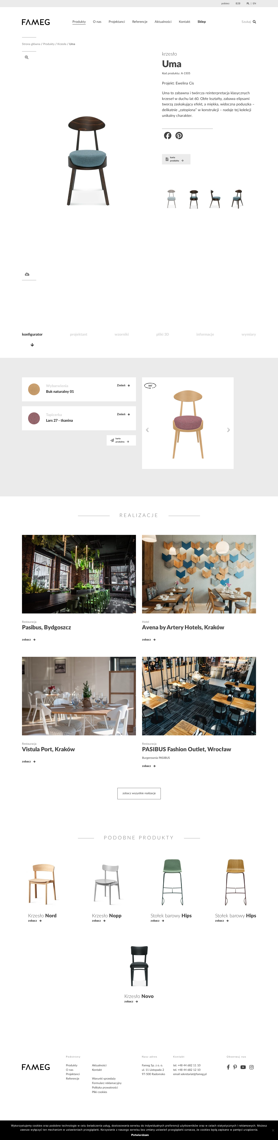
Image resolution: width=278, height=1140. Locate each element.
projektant (78, 334)
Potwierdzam (140, 1135)
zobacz (26, 639)
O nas (97, 21)
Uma (172, 64)
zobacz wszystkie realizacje (139, 793)
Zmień (121, 385)
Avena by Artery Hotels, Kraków (183, 627)
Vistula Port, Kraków (48, 749)
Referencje (139, 21)
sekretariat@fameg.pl (194, 1074)
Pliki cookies (99, 1092)
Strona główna (31, 44)
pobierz (225, 3)
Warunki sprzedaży (104, 1078)
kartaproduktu (174, 159)
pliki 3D (162, 334)
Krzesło (42, 915)
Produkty (79, 21)
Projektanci (117, 21)
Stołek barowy (171, 915)
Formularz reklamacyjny (106, 1083)
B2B (238, 3)
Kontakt (184, 21)
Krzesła (61, 44)
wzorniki (122, 334)
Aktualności (163, 21)
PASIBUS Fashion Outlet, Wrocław (186, 749)
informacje (205, 334)
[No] (273, 1130)
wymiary (249, 334)
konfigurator (32, 334)
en (254, 3)
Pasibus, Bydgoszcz (46, 627)
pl (248, 3)
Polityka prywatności (105, 1087)
